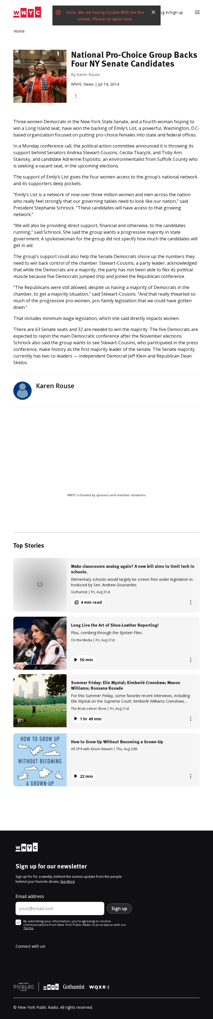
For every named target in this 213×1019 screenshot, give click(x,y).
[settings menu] (197, 12)
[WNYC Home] (27, 12)
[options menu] (75, 95)
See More (67, 881)
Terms (28, 928)
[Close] (153, 12)
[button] (106, 585)
